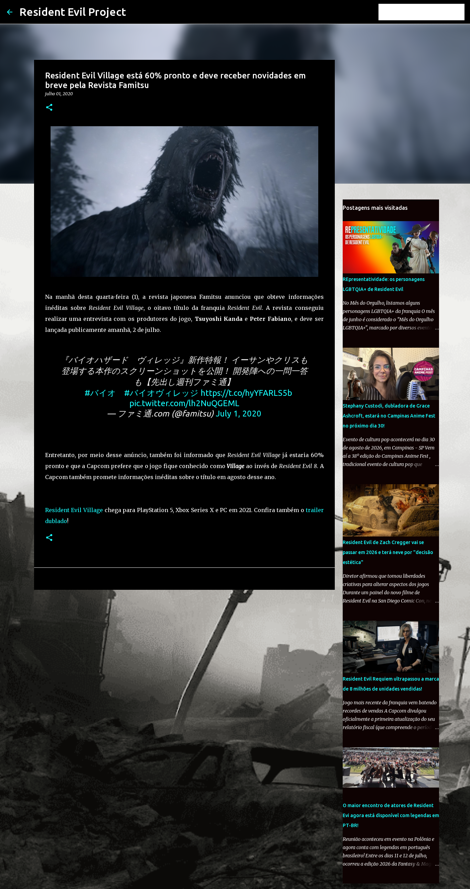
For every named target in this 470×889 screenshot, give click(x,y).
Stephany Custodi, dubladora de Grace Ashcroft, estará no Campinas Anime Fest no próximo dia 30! (389, 416)
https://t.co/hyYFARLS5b (246, 393)
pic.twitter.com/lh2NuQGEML (184, 403)
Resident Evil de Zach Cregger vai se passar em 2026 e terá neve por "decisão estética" (388, 552)
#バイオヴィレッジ (161, 393)
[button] (49, 107)
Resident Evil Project (72, 12)
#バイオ (100, 393)
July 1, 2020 (238, 413)
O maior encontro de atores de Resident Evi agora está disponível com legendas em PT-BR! (391, 815)
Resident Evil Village (74, 510)
